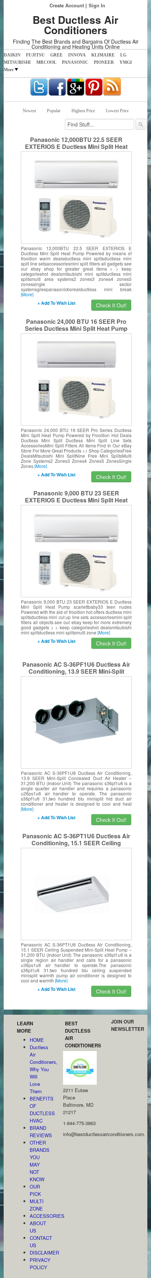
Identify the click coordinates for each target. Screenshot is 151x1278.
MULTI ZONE (37, 1205)
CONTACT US (39, 1241)
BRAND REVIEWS (39, 1131)
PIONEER (104, 62)
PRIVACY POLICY (39, 1263)
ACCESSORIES (39, 1215)
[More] (27, 294)
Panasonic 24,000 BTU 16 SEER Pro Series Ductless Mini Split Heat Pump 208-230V (76, 328)
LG (123, 55)
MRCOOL (46, 62)
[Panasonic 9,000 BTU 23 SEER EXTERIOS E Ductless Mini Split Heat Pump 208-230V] (76, 550)
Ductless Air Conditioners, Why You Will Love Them (39, 1069)
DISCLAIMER (39, 1252)
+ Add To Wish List (56, 303)
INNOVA (77, 55)
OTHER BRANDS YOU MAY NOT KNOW (39, 1161)
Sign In (97, 5)
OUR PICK (35, 1190)
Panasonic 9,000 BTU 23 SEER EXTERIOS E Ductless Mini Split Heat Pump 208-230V (76, 500)
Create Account (66, 5)
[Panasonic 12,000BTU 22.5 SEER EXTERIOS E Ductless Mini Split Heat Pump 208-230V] (76, 197)
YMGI (125, 62)
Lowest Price (117, 110)
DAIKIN (12, 55)
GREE (56, 55)
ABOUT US (38, 1227)
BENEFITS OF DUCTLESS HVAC (39, 1109)
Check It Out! (111, 305)
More (9, 69)
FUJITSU (35, 55)
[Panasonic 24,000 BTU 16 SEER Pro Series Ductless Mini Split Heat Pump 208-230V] (76, 378)
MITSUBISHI (17, 62)
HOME (37, 1039)
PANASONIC (75, 62)
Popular (53, 110)
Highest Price (83, 110)
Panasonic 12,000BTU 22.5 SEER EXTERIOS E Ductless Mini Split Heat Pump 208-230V (76, 146)
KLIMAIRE (103, 55)
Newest (29, 110)
